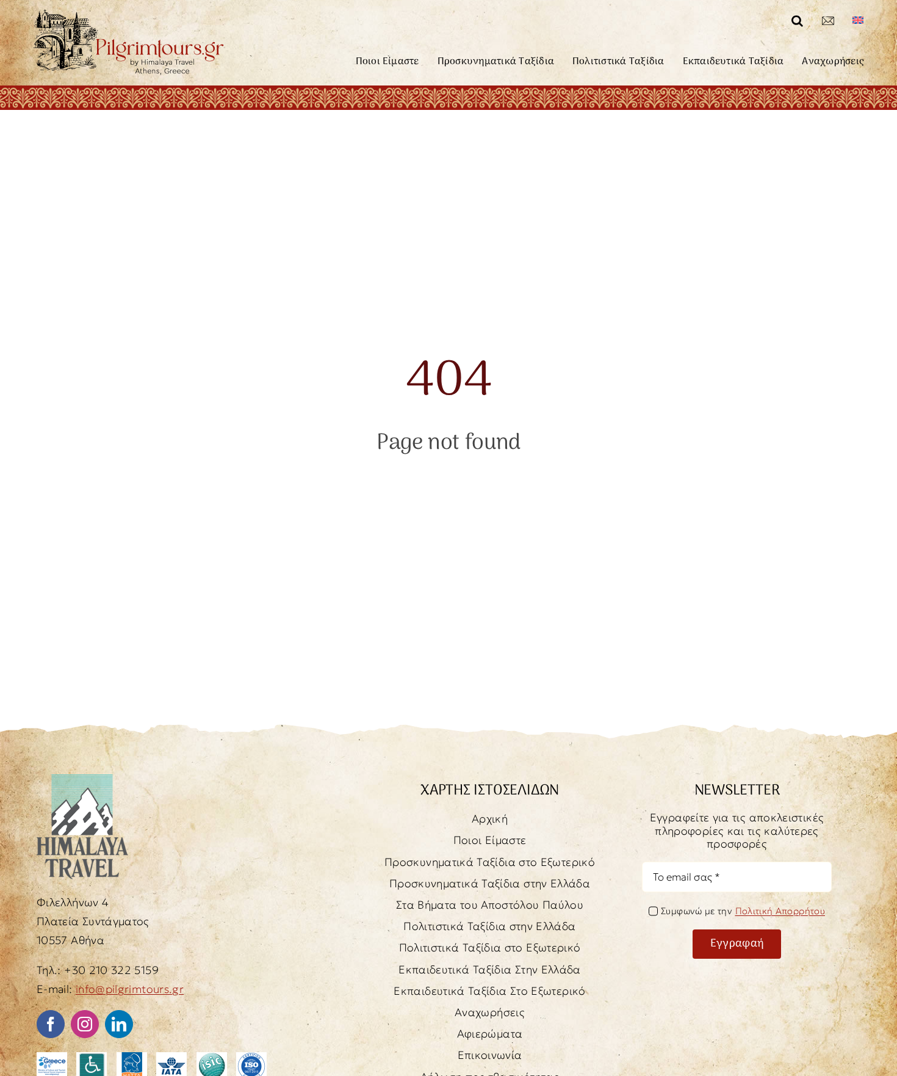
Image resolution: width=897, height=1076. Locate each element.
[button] (797, 21)
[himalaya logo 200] (82, 779)
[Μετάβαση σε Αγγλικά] (857, 21)
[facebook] (51, 1024)
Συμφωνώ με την (743, 911)
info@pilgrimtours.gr (130, 989)
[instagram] (85, 1024)
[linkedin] (119, 1024)
